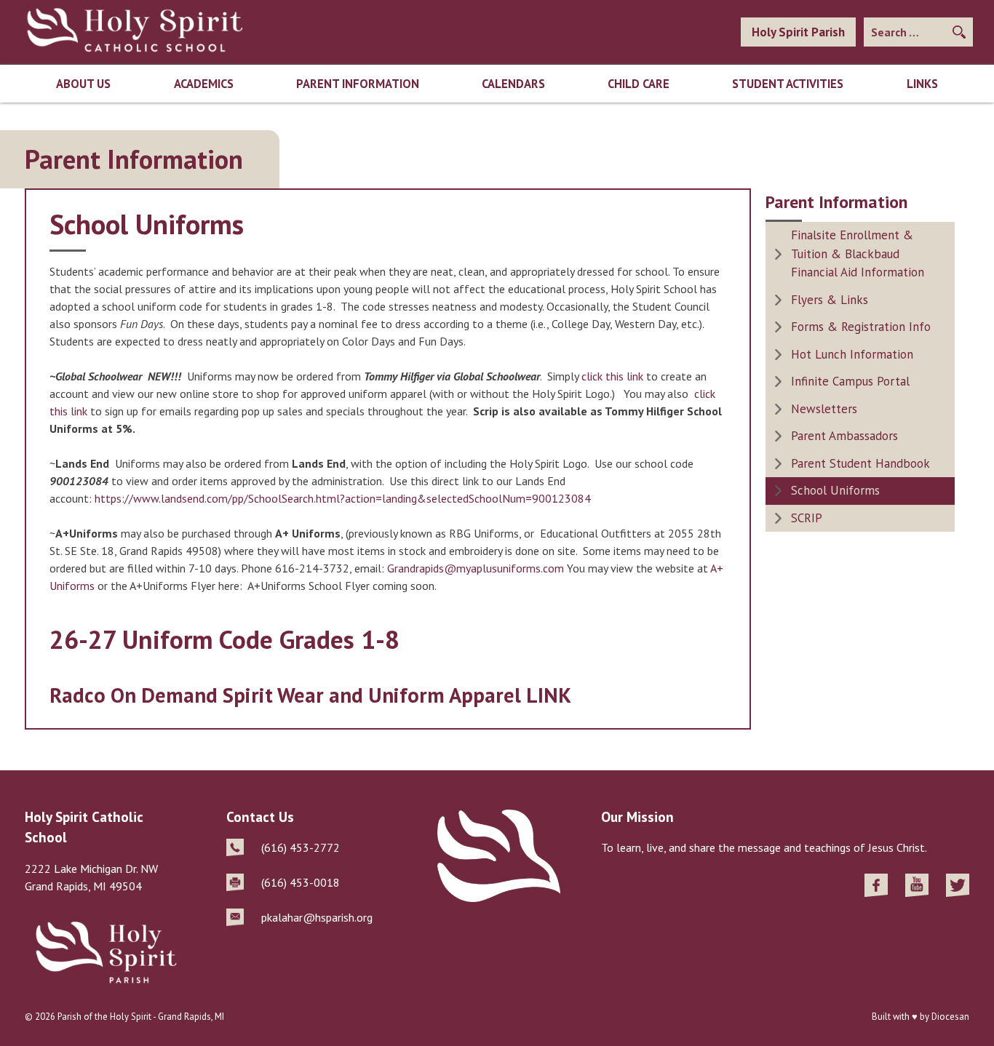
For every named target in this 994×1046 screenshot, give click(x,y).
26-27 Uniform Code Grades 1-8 (224, 639)
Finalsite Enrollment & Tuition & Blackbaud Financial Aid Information (857, 253)
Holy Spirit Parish (798, 32)
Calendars (513, 84)
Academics (204, 84)
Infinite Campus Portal (850, 381)
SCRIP (806, 518)
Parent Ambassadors (844, 436)
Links (922, 84)
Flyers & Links (829, 300)
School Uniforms (835, 490)
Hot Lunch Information (852, 354)
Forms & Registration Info (861, 327)
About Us (83, 84)
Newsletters (824, 409)
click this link (612, 376)
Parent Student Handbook (860, 463)
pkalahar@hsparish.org (317, 917)
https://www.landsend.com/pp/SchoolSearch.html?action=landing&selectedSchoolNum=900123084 (343, 498)
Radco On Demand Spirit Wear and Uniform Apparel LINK (310, 695)
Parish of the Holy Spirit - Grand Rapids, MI (140, 1016)
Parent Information (357, 84)
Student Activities (787, 84)
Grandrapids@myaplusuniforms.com (475, 568)
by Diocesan (944, 1016)
